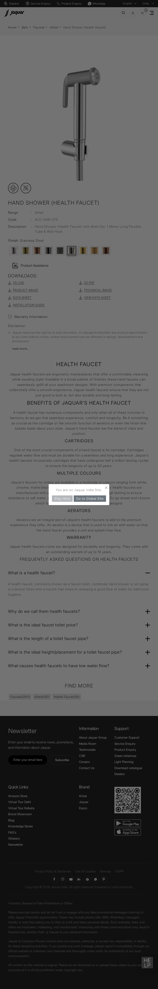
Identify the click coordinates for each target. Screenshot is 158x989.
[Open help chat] (147, 962)
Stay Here (62, 498)
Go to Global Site (89, 498)
